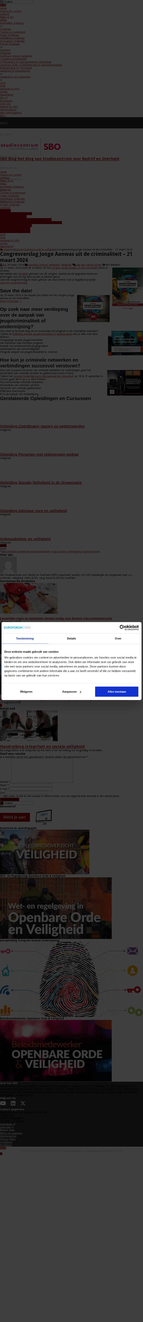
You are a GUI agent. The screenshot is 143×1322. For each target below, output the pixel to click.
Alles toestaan (117, 691)
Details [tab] (71, 638)
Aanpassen (69, 691)
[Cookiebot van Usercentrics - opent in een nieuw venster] (122, 627)
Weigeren (26, 691)
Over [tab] (118, 638)
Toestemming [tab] (25, 638)
